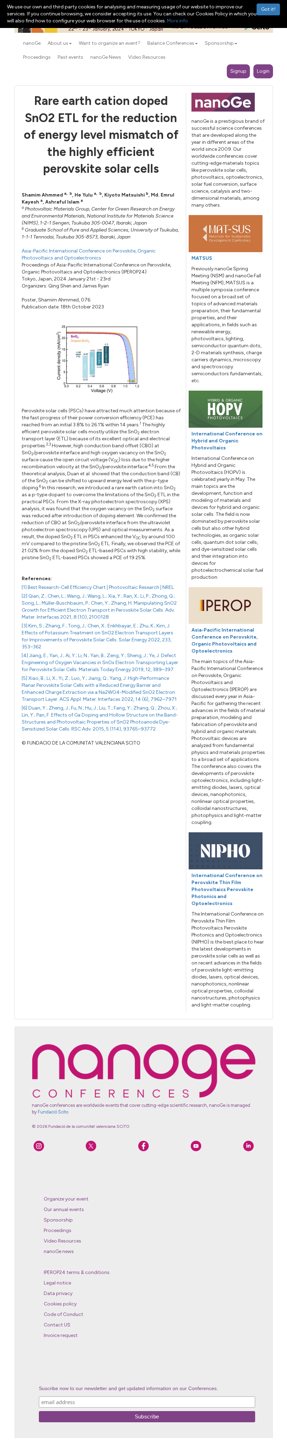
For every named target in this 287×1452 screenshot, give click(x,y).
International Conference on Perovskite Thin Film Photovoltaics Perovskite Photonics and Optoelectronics (226, 889)
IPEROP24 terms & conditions (77, 1272)
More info (177, 21)
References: (37, 579)
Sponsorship (58, 1220)
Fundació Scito (53, 1112)
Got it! (268, 9)
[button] (70, 43)
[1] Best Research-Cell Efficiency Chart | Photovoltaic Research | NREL (98, 587)
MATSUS (201, 258)
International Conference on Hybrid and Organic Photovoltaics (226, 441)
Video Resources (62, 1241)
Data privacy (58, 1293)
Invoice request (61, 1335)
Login (263, 71)
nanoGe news (59, 1251)
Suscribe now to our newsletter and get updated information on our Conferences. (128, 1388)
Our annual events (64, 1209)
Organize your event (66, 1199)
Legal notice (57, 1283)
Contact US (57, 1325)
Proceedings (57, 1230)
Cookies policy (60, 1304)
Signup (238, 71)
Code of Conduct (63, 1314)
